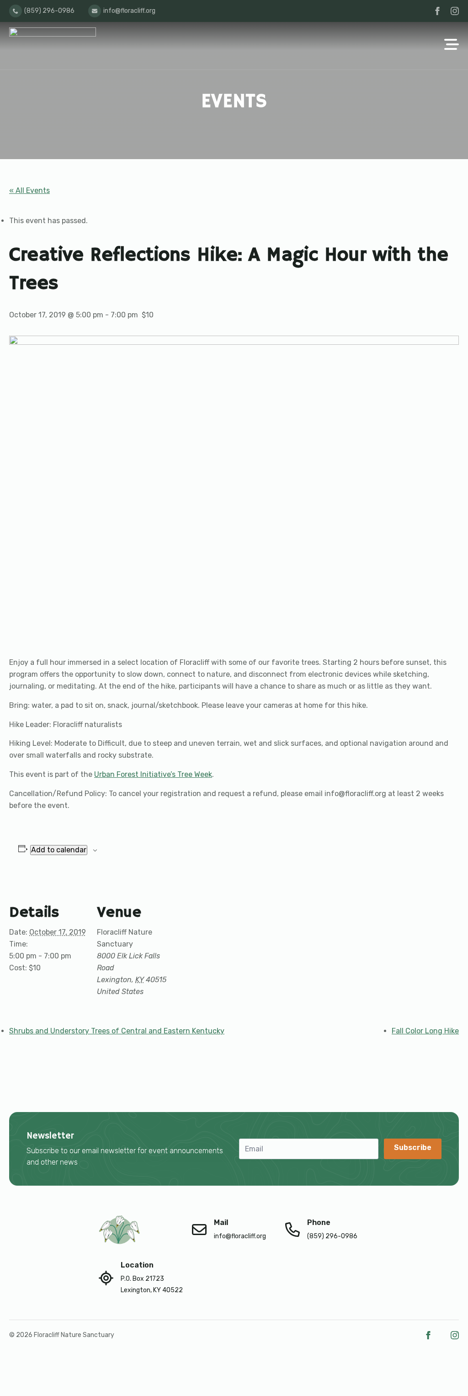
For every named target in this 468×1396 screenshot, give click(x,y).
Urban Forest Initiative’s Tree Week (153, 774)
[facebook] (437, 11)
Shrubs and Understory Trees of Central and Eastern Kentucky (116, 1031)
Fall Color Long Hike (425, 1031)
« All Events (29, 190)
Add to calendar (58, 849)
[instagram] (455, 11)
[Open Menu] (451, 45)
